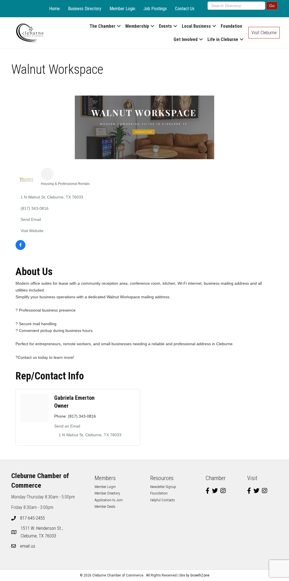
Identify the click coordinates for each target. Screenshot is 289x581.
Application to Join (109, 500)
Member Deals (105, 506)
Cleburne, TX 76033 (42, 532)
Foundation (231, 26)
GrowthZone (199, 575)
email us (27, 546)
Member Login (122, 8)
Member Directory (107, 493)
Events (165, 26)
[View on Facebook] (20, 248)
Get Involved (186, 39)
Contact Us (184, 8)
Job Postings (155, 8)
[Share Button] (47, 174)
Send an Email (67, 426)
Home (54, 8)
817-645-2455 (32, 518)
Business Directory (84, 8)
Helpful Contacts (162, 500)
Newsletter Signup (163, 487)
